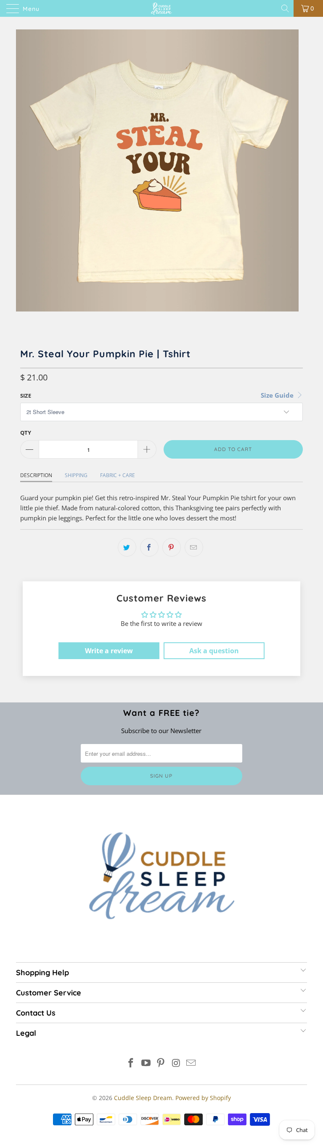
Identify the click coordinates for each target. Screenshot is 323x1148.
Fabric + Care (117, 475)
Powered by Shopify (203, 1098)
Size (25, 395)
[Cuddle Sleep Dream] (161, 8)
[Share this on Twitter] (127, 547)
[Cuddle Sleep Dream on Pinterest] (161, 1063)
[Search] (285, 8)
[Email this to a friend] (194, 547)
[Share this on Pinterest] (171, 547)
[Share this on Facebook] (149, 547)
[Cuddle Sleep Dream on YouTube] (146, 1063)
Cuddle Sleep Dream (143, 1098)
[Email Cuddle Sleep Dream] (191, 1063)
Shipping (76, 475)
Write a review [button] (109, 650)
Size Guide (278, 395)
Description (36, 475)
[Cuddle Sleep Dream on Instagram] (176, 1063)
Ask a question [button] (214, 650)
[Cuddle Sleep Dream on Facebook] (131, 1063)
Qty (25, 432)
